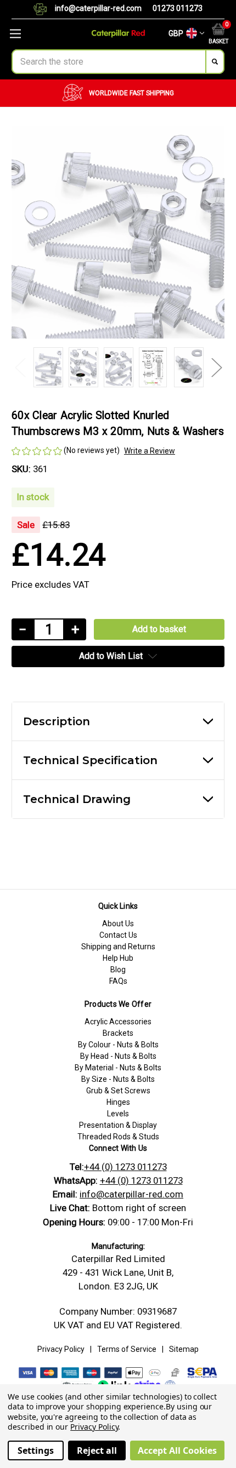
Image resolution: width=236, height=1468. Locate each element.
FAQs (118, 981)
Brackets (118, 1033)
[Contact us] (44, 9)
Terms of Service (126, 1349)
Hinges (118, 1102)
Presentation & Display (118, 1125)
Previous (20, 367)
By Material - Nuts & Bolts (118, 1067)
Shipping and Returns (118, 946)
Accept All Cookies (177, 1450)
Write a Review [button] (149, 450)
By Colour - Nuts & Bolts (118, 1044)
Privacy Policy (61, 1349)
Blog (118, 969)
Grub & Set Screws (118, 1090)
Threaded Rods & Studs (118, 1136)
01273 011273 (178, 8)
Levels (118, 1113)
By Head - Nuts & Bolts (118, 1056)
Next (216, 367)
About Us (118, 923)
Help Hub (118, 958)
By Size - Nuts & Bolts (118, 1079)
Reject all (97, 1450)
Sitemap (184, 1349)
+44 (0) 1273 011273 (125, 1166)
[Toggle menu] (39, 34)
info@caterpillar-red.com (98, 8)
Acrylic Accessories (118, 1021)
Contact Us (118, 935)
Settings (36, 1450)
